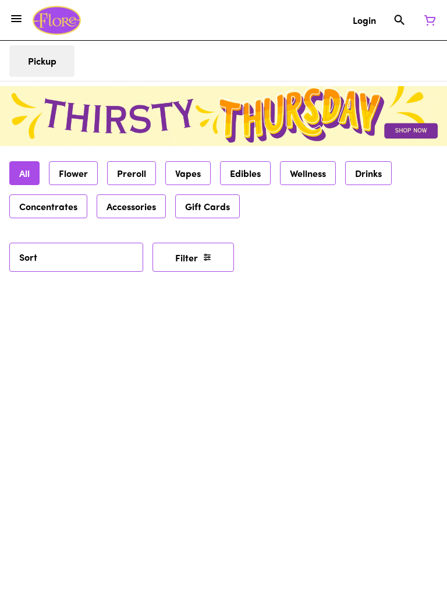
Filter (186, 257)
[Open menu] (16, 19)
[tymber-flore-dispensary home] (57, 20)
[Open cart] (428, 20)
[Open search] (399, 20)
